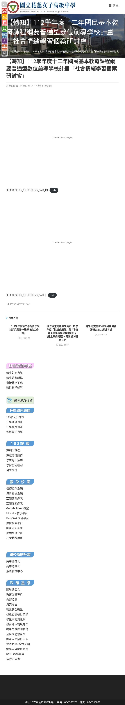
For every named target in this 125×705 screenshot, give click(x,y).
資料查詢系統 (14, 493)
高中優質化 (13, 561)
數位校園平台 (14, 523)
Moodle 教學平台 (17, 513)
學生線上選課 (14, 460)
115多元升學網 (15, 417)
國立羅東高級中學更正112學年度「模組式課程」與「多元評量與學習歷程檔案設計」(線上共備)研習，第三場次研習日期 (62, 333)
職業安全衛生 (14, 609)
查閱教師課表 (14, 498)
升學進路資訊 (14, 427)
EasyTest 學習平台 (17, 518)
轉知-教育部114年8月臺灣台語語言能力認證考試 (101, 328)
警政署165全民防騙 (18, 644)
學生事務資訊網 (15, 619)
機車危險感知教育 (17, 629)
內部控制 (11, 599)
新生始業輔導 (14, 378)
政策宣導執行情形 (17, 614)
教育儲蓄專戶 (14, 594)
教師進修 (48, 86)
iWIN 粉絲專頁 (15, 654)
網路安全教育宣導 (17, 649)
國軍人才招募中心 (17, 639)
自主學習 (11, 470)
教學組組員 (13, 86)
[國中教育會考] (20, 400)
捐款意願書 (13, 659)
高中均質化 (13, 566)
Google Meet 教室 (17, 508)
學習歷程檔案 (14, 465)
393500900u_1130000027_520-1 (26, 295)
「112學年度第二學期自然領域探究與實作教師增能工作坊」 (24, 330)
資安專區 (11, 604)
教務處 (40, 86)
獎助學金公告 (14, 533)
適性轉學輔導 (14, 387)
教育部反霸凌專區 (17, 624)
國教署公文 (13, 589)
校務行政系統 (14, 488)
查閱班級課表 (14, 503)
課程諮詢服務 (14, 455)
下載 (54, 190)
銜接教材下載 (14, 383)
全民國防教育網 (15, 634)
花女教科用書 (14, 538)
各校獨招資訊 (14, 432)
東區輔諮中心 (14, 571)
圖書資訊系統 (14, 528)
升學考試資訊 (14, 422)
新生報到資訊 (14, 373)
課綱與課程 (13, 450)
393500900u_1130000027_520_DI (27, 190)
